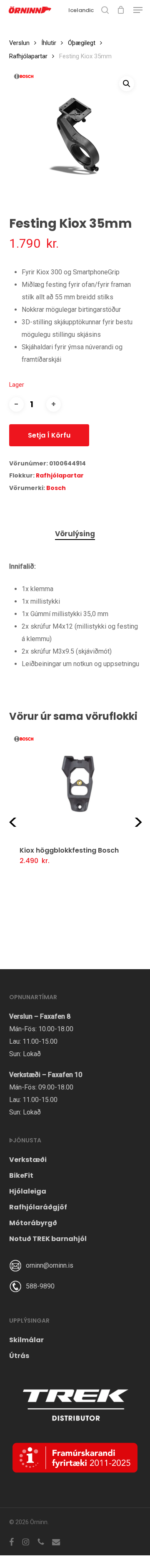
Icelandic (81, 10)
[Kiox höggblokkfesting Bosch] (78, 784)
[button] (137, 10)
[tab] (75, 534)
